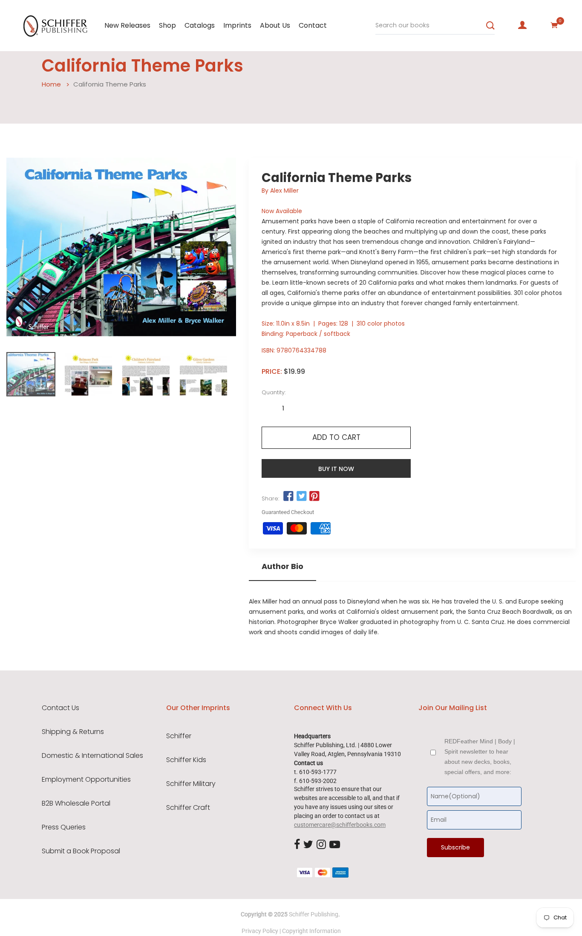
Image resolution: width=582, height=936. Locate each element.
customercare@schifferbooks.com (340, 824)
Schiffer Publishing (313, 914)
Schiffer (178, 736)
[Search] (490, 25)
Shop (167, 25)
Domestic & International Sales (92, 755)
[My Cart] (554, 25)
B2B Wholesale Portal (76, 803)
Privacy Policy (260, 930)
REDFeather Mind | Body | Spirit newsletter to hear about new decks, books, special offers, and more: (479, 756)
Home (51, 84)
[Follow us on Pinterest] (314, 497)
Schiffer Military (191, 783)
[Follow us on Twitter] (301, 497)
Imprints (237, 25)
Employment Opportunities (86, 779)
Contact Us (60, 708)
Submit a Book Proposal (81, 851)
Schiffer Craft (188, 807)
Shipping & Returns (73, 731)
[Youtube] (334, 845)
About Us (275, 25)
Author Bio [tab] (282, 566)
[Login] (522, 25)
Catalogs (199, 25)
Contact (313, 25)
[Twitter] (308, 845)
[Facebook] (297, 845)
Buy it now (336, 469)
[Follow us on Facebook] (288, 497)
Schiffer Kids (186, 760)
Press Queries (64, 827)
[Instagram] (321, 845)
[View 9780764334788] (30, 374)
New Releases (127, 25)
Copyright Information (311, 930)
